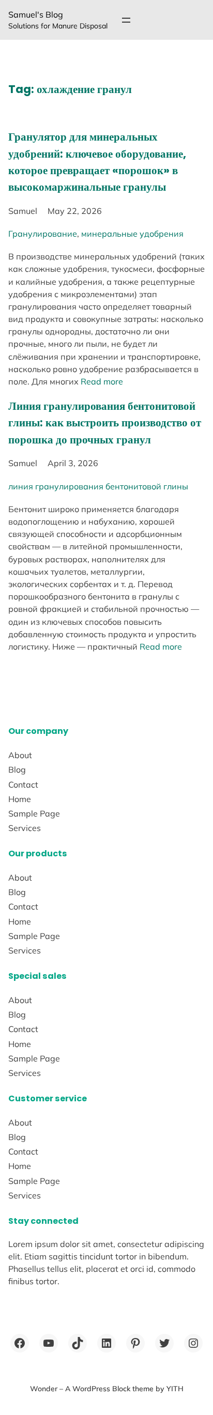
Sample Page (34, 813)
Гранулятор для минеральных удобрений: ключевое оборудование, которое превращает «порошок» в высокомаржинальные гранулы (97, 161)
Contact (23, 784)
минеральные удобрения (132, 233)
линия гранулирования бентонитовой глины (98, 486)
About (20, 755)
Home (19, 799)
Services (24, 828)
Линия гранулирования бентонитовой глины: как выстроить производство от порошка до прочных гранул (104, 422)
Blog (17, 769)
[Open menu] (126, 20)
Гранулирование (42, 233)
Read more (102, 381)
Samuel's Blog (35, 14)
